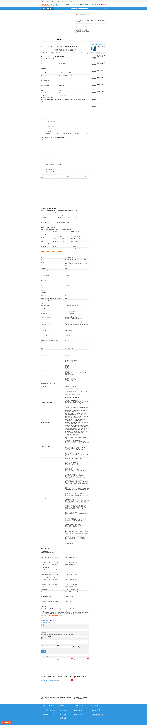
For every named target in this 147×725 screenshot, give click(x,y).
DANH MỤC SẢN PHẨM (46, 8)
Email (58, 645)
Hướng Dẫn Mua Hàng (87, 1)
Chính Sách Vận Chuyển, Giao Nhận (98, 711)
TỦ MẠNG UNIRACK (78, 707)
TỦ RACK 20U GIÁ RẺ (62, 714)
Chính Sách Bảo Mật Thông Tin (97, 714)
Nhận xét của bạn (45, 638)
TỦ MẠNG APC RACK (79, 714)
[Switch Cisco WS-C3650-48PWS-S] (93, 99)
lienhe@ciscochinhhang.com (48, 618)
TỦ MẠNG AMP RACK (79, 713)
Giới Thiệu (78, 1)
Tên (42, 645)
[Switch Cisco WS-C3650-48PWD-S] (93, 92)
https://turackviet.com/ (48, 622)
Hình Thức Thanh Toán (96, 710)
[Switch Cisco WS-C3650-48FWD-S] (93, 106)
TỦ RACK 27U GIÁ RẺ (62, 715)
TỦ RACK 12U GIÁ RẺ (62, 711)
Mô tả (42, 43)
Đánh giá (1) (46, 43)
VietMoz (57, 724)
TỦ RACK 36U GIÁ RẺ (62, 718)
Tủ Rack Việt (49, 724)
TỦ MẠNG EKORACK (79, 711)
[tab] (42, 43)
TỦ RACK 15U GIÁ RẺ (62, 713)
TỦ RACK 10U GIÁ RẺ (62, 710)
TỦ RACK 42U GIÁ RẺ (62, 719)
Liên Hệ (102, 1)
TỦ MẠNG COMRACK (79, 709)
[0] (105, 8)
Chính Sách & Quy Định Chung (97, 707)
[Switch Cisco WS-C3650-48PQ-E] (93, 78)
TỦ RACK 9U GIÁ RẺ (62, 709)
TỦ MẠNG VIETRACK (79, 710)
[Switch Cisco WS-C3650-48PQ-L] (93, 64)
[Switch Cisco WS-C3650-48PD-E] (93, 57)
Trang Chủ (71, 1)
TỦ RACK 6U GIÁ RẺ (62, 707)
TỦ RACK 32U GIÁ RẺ (62, 717)
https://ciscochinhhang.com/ (49, 620)
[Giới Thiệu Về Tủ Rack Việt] (93, 48)
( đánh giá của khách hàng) (84, 14)
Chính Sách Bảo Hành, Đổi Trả (97, 713)
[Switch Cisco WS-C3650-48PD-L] (93, 71)
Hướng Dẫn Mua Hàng (96, 709)
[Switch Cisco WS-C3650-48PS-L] (93, 85)
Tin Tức (96, 1)
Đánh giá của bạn (44, 637)
